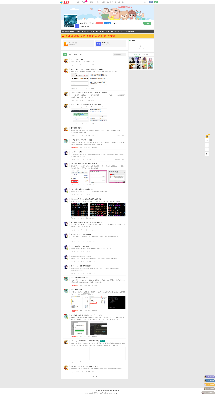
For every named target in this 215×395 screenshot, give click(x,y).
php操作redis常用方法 (77, 152)
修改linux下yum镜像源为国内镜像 (81, 266)
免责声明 (116, 390)
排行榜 (111, 2)
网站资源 (83, 23)
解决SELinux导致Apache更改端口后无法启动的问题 (86, 199)
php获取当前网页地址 (77, 59)
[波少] (132, 59)
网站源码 (72, 42)
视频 (98, 2)
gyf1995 (118, 159)
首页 (78, 2)
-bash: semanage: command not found (81, 256)
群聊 (108, 23)
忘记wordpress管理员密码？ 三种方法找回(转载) (85, 341)
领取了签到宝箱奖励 (209, 392)
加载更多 (94, 376)
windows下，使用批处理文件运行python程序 (84, 163)
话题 (104, 2)
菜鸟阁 (65, 2)
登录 (151, 2)
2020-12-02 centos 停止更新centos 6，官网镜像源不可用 (87, 104)
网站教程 (105, 42)
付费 (81, 54)
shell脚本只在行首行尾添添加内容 (81, 234)
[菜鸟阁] (138, 59)
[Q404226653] (138, 66)
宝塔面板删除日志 (76, 128)
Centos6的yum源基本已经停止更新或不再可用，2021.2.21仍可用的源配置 (92, 92)
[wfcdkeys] (150, 59)
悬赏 (92, 2)
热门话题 (98, 390)
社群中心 (103, 390)
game (73, 65)
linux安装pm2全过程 (77, 289)
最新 (70, 54)
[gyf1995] (144, 66)
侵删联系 (112, 390)
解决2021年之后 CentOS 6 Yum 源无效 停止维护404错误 (87, 69)
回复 (65, 54)
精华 (75, 54)
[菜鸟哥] (150, 66)
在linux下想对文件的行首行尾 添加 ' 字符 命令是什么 (86, 222)
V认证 (118, 2)
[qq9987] (144, 59)
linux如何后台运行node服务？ (79, 277)
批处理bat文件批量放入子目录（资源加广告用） (85, 366)
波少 (119, 135)
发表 (147, 23)
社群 (85, 2)
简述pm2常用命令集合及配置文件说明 (82, 189)
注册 (156, 2)
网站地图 (107, 390)
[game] (132, 66)
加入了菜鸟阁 (210, 376)
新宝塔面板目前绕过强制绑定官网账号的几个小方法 (86, 315)
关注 (99, 23)
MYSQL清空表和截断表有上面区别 (81, 140)
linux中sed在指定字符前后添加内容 (81, 246)
